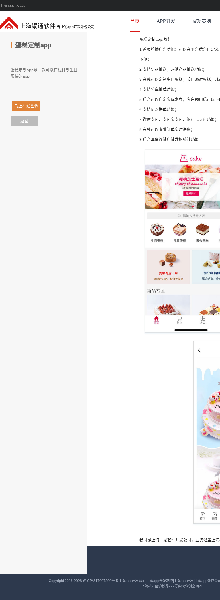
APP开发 (166, 21)
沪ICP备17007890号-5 (101, 581)
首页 (135, 21)
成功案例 (201, 21)
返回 (24, 121)
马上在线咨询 (21, 106)
